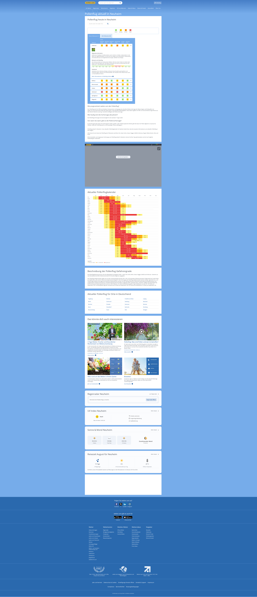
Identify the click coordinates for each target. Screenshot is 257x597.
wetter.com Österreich (94, 540)
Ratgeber (149, 527)
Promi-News (134, 546)
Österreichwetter (136, 536)
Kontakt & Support (141, 582)
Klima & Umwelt (150, 538)
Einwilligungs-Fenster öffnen (126, 582)
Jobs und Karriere (97, 582)
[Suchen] (120, 2)
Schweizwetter (135, 534)
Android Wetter (121, 534)
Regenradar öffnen (151, 399)
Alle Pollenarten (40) (106, 36)
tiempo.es (91, 551)
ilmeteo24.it (91, 555)
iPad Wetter (120, 532)
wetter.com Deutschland (94, 536)
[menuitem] (88, 8)
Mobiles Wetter (122, 527)
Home (86, 11)
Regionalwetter (135, 538)
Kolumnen (91, 532)
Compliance (111, 586)
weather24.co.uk (93, 559)
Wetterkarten (107, 527)
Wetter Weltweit (135, 542)
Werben (90, 542)
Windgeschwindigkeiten (108, 532)
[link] (88, 8)
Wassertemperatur (107, 538)
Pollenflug (95, 11)
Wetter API (91, 546)
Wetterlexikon (135, 544)
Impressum (151, 582)
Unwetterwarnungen (93, 534)
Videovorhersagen (93, 530)
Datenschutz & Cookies (110, 582)
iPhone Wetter (120, 530)
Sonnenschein (106, 536)
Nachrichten (134, 530)
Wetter (91, 527)
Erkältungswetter (150, 536)
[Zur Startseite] (90, 3)
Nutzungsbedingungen (132, 586)
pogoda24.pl (92, 557)
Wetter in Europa (136, 540)
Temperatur (106, 534)
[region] (123, 165)
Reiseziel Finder (149, 534)
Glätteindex (148, 532)
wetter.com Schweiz (93, 538)
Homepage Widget (93, 544)
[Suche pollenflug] (107, 23)
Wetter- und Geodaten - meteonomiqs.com (94, 548)
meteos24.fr (91, 553)
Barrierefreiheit (120, 586)
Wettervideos (136, 527)
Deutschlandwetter (136, 532)
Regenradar (105, 530)
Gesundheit (90, 11)
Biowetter (148, 530)
